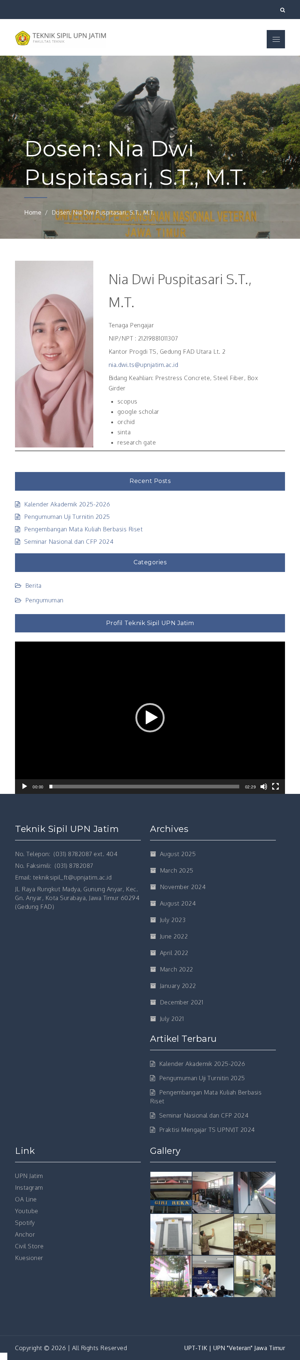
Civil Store (29, 1246)
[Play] (24, 786)
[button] (150, 717)
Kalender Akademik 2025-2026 (67, 504)
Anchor (25, 1234)
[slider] (144, 786)
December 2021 (181, 1002)
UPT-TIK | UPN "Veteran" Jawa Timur (234, 1348)
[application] (150, 718)
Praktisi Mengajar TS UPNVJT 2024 (207, 1129)
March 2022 (176, 969)
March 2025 (177, 870)
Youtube (26, 1211)
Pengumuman (44, 600)
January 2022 (178, 985)
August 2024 (178, 903)
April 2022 (174, 952)
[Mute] (263, 786)
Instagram (29, 1187)
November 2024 (183, 887)
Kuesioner (29, 1257)
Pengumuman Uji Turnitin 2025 (67, 516)
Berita (33, 585)
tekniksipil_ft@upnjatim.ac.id (72, 877)
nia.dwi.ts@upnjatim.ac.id (144, 364)
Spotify (25, 1222)
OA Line (26, 1199)
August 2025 (178, 854)
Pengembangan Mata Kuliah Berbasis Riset (83, 529)
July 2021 (172, 1018)
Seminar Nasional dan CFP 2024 (68, 541)
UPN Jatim (29, 1175)
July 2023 (172, 920)
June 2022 (174, 936)
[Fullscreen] (275, 786)
